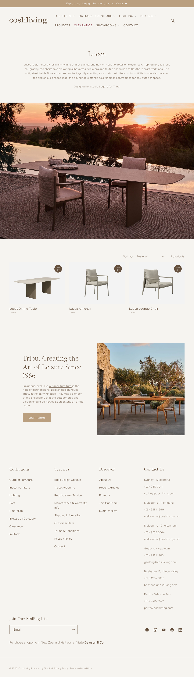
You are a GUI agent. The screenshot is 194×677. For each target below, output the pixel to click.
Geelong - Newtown (157, 548)
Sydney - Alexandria (157, 479)
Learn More (36, 418)
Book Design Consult (67, 479)
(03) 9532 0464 (154, 532)
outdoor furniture (60, 386)
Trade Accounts (64, 487)
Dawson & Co (94, 642)
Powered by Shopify (41, 668)
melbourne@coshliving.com (162, 516)
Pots (12, 503)
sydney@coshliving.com (159, 493)
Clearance (16, 526)
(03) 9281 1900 (153, 555)
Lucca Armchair (80, 309)
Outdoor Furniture (21, 479)
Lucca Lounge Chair (143, 309)
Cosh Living (25, 668)
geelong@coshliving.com (160, 562)
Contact (59, 546)
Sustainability (108, 511)
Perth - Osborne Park (157, 594)
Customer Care (64, 523)
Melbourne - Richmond (159, 502)
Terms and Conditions (81, 668)
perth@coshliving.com (158, 608)
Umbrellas (16, 511)
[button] (173, 20)
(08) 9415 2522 (154, 601)
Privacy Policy (63, 538)
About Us (105, 479)
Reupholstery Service (68, 495)
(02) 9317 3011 (153, 486)
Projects (104, 495)
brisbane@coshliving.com (161, 585)
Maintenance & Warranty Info (70, 505)
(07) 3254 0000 (154, 578)
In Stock (14, 534)
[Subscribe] (73, 629)
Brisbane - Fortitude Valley (161, 571)
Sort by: (128, 256)
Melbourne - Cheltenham (160, 525)
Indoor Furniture (19, 487)
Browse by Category (22, 518)
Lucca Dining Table (23, 309)
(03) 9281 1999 (154, 509)
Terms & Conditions (67, 531)
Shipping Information (67, 515)
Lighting (14, 495)
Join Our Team (108, 503)
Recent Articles (109, 487)
